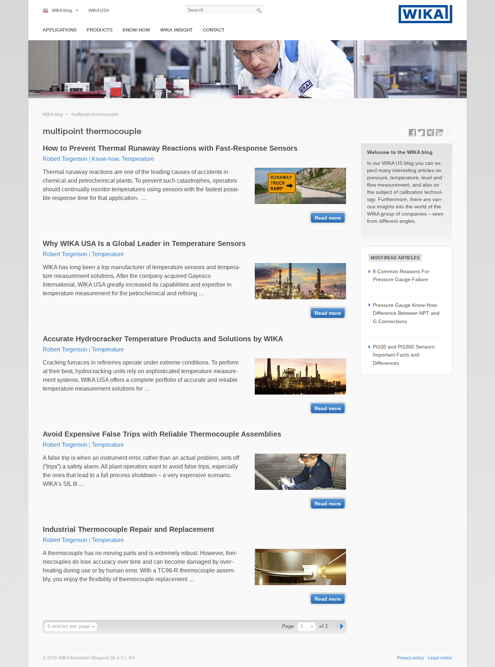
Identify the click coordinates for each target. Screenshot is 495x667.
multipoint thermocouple (95, 114)
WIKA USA (98, 10)
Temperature (138, 159)
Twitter (421, 132)
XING (430, 132)
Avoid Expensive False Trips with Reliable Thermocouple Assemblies (162, 434)
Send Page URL (448, 132)
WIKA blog (62, 10)
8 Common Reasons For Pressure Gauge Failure (401, 275)
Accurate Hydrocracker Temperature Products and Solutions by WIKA (163, 339)
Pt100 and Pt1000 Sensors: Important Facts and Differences (404, 355)
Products (99, 30)
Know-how (136, 30)
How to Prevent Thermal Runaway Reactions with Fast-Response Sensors (170, 148)
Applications (59, 30)
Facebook (412, 132)
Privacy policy (410, 657)
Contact (214, 30)
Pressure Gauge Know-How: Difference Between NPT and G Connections (406, 313)
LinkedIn (439, 132)
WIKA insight (176, 30)
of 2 (323, 626)
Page (288, 626)
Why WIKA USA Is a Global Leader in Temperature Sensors (144, 243)
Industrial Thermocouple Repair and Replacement (128, 529)
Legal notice (440, 657)
